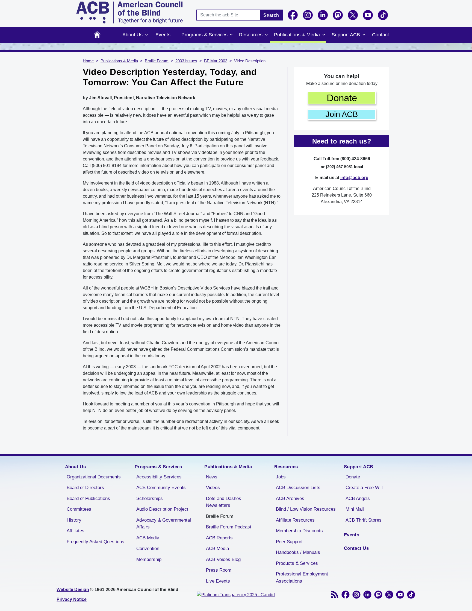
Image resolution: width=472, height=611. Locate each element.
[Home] (129, 12)
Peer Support (289, 541)
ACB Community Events (161, 487)
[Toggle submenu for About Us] (146, 35)
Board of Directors (85, 487)
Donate (342, 97)
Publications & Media (297, 34)
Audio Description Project (162, 509)
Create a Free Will (364, 487)
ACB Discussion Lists (298, 487)
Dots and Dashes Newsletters (223, 502)
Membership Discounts (299, 530)
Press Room (218, 570)
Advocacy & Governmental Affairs (163, 524)
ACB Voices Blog (223, 559)
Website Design (73, 589)
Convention (147, 548)
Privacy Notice (72, 599)
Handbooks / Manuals (298, 552)
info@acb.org (354, 177)
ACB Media (147, 537)
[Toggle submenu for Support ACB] (363, 35)
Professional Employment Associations (302, 577)
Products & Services (297, 563)
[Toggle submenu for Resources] (266, 35)
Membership (148, 559)
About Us (132, 34)
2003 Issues (186, 61)
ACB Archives (290, 498)
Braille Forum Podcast (228, 527)
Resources (250, 34)
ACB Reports (219, 537)
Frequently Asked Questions (95, 541)
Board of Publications (88, 498)
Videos (213, 487)
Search (271, 15)
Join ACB (342, 114)
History (74, 520)
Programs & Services (204, 34)
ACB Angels (358, 498)
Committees (79, 509)
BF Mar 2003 (215, 61)
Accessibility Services (159, 477)
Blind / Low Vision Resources (306, 509)
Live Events (218, 581)
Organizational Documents (94, 477)
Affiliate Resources (295, 520)
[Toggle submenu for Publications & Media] (323, 35)
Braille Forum (157, 61)
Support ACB (346, 34)
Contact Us (356, 548)
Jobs (281, 477)
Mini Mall (355, 509)
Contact (380, 34)
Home (97, 35)
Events (162, 34)
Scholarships (149, 498)
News (211, 477)
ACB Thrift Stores (364, 520)
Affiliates (75, 530)
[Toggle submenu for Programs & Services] (231, 35)
